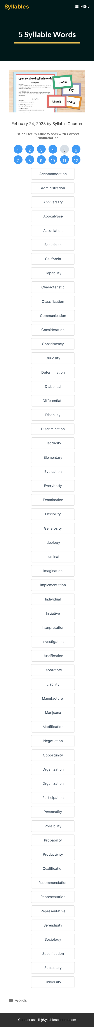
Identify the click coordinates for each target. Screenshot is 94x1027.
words (21, 1000)
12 (76, 160)
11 (64, 160)
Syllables (16, 6)
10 (53, 160)
